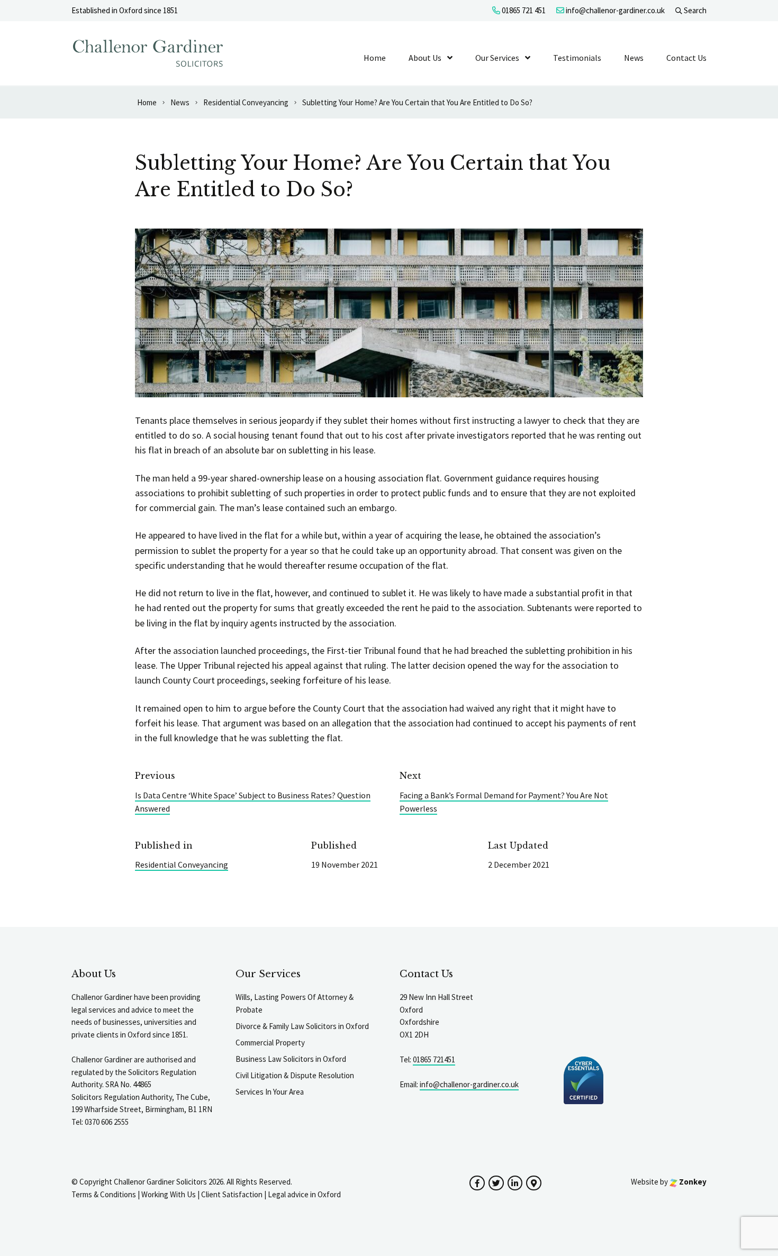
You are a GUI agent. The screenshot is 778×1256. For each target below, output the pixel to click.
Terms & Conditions (103, 1194)
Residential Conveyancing (181, 864)
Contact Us (686, 57)
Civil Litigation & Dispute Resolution (295, 1075)
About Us (425, 57)
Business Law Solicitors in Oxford (291, 1059)
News (634, 57)
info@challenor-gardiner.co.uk (614, 10)
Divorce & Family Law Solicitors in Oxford (302, 1026)
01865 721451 (434, 1059)
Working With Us (168, 1194)
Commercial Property (270, 1042)
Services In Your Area (270, 1092)
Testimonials (577, 57)
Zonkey (692, 1182)
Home (375, 57)
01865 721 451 (523, 10)
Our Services (497, 57)
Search (694, 10)
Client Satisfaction (232, 1194)
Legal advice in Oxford (304, 1194)
